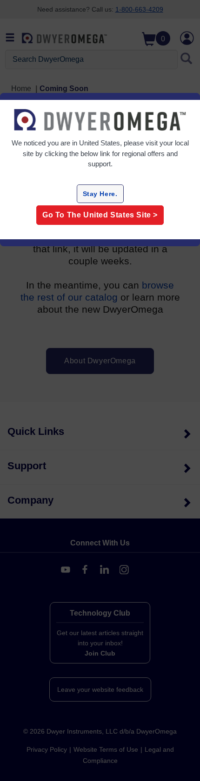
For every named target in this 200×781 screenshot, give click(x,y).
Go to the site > (100, 215)
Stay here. (100, 193)
